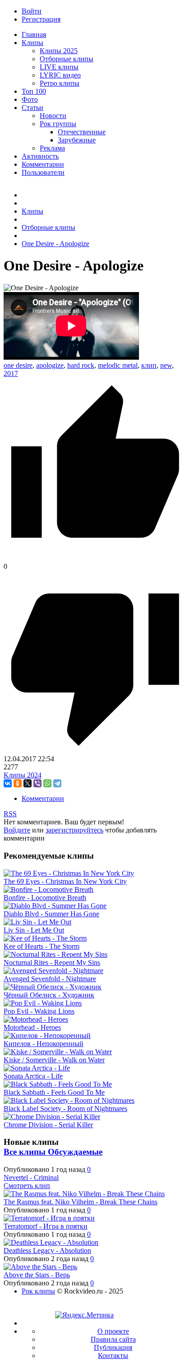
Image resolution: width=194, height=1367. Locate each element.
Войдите (17, 830)
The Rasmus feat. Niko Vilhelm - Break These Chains (80, 1202)
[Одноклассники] (18, 783)
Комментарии (43, 798)
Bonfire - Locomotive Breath (45, 897)
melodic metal (118, 365)
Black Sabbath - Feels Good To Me (54, 1092)
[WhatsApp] (47, 783)
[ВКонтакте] (8, 783)
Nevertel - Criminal (31, 1177)
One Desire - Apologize (55, 243)
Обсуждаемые (75, 1152)
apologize (50, 365)
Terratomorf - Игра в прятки (46, 1226)
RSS (10, 814)
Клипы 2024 (23, 775)
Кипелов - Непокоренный (43, 1043)
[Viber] (37, 783)
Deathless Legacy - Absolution (47, 1250)
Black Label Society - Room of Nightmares (65, 1108)
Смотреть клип (27, 1185)
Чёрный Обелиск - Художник (49, 995)
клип (149, 365)
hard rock (80, 365)
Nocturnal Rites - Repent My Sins (52, 962)
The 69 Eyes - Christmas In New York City (65, 881)
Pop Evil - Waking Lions (39, 1011)
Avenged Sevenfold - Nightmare (50, 979)
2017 (11, 373)
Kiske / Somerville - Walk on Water (54, 1060)
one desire (18, 365)
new (166, 365)
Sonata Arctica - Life (33, 1076)
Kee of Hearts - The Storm (41, 946)
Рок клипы (38, 1291)
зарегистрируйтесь (74, 830)
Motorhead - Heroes (32, 1027)
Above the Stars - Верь (37, 1275)
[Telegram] (57, 783)
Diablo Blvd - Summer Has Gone (51, 914)
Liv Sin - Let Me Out (34, 930)
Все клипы (26, 1152)
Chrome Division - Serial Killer (48, 1125)
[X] (27, 783)
